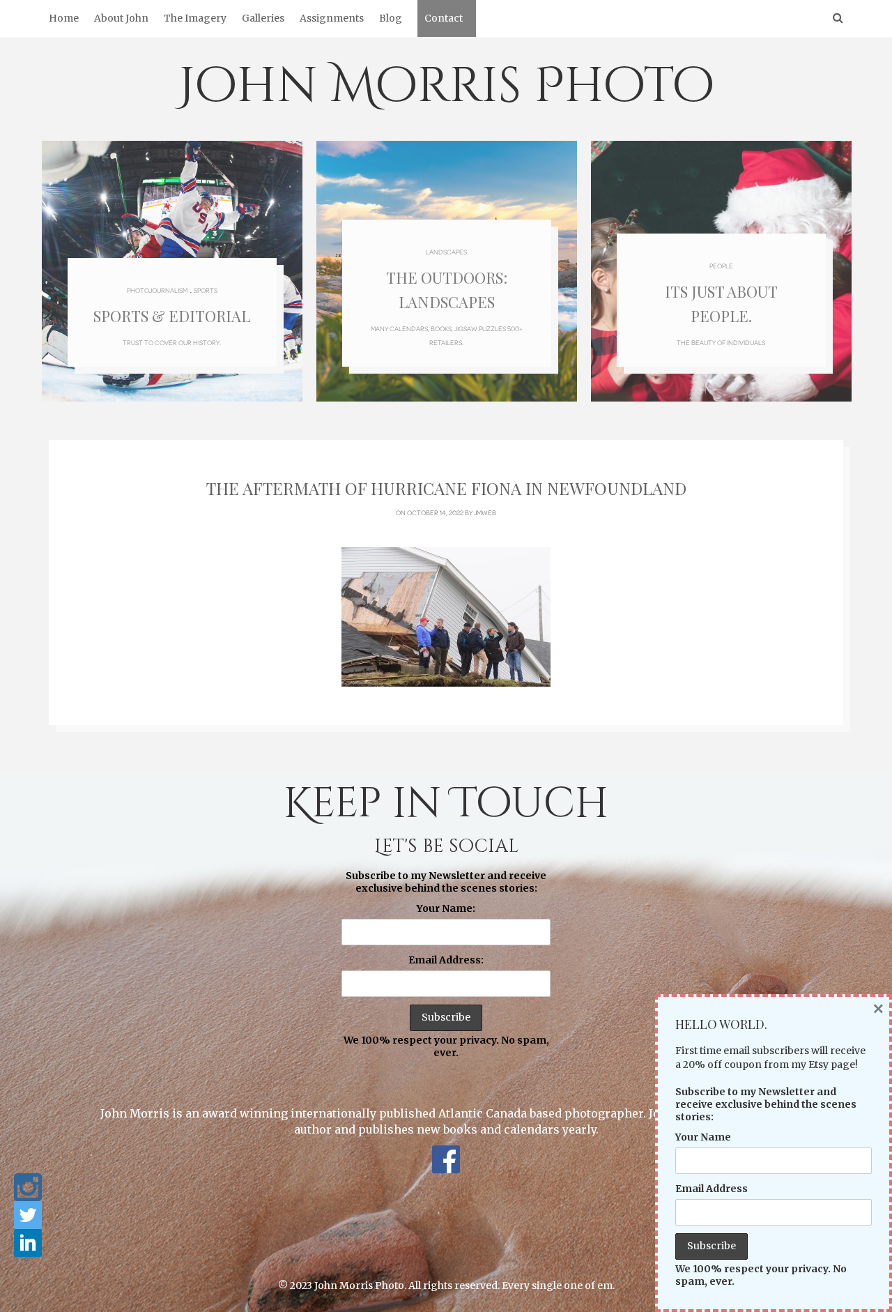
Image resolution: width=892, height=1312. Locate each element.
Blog (390, 18)
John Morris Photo (446, 86)
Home (64, 18)
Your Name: (446, 908)
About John (121, 18)
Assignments (332, 18)
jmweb (485, 512)
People (721, 265)
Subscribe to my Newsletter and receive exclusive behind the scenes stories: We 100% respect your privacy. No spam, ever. (446, 964)
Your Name (703, 1137)
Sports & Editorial (171, 315)
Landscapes (446, 251)
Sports (205, 290)
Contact (443, 18)
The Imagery (195, 18)
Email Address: (446, 960)
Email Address (711, 1188)
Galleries (263, 18)
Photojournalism (157, 290)
